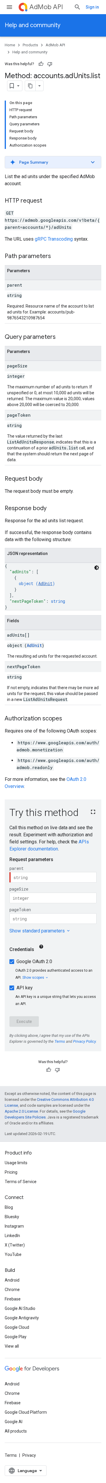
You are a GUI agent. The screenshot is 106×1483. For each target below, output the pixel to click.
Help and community (32, 25)
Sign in (92, 7)
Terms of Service (21, 1181)
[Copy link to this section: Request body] (48, 479)
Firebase (13, 1299)
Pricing (11, 1172)
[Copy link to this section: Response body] (52, 508)
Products (30, 45)
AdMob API (46, 7)
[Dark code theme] (96, 567)
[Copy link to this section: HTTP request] (48, 201)
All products (16, 1431)
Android (12, 1280)
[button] (53, 162)
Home (10, 45)
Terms (11, 1455)
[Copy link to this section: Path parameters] (57, 256)
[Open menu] (9, 7)
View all (12, 1346)
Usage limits (16, 1162)
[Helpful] (41, 64)
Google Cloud (17, 1327)
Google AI (13, 1421)
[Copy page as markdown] (30, 86)
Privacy (29, 1455)
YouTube (13, 1254)
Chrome (12, 1289)
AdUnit (45, 583)
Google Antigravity (22, 1318)
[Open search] (77, 7)
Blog (9, 1207)
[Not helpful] (49, 64)
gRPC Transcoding (54, 239)
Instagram (14, 1226)
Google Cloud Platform (26, 1412)
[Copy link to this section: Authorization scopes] (68, 718)
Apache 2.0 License (21, 1111)
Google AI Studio (20, 1308)
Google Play (15, 1336)
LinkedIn (12, 1235)
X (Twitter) (15, 1245)
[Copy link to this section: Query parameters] (61, 337)
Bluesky (12, 1216)
